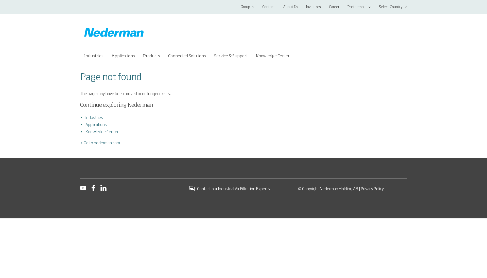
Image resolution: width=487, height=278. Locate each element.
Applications (96, 124)
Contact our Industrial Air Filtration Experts (233, 188)
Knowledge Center (101, 131)
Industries (94, 117)
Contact (268, 7)
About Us (290, 7)
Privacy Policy (372, 188)
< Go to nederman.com (100, 143)
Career (334, 7)
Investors (313, 7)
